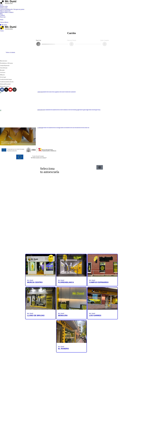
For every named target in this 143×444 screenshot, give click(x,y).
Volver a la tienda (10, 52)
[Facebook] (2, 90)
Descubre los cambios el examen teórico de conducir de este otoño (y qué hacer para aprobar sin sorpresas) (68, 109)
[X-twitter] (6, 90)
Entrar (2, 30)
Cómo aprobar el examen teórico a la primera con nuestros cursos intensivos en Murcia (63, 127)
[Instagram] (14, 90)
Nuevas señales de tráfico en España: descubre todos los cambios (56, 91)
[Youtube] (10, 90)
